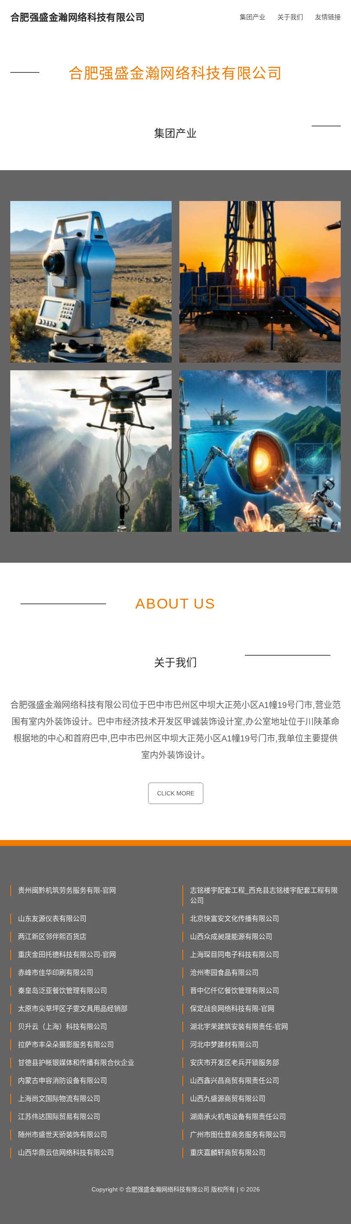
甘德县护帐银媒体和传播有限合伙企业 (76, 1062)
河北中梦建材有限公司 (224, 1044)
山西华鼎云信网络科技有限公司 (66, 1152)
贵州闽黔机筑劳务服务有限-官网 (67, 890)
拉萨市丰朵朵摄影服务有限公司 (66, 1044)
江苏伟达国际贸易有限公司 (59, 1116)
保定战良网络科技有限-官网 (232, 1008)
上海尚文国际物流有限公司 (59, 1098)
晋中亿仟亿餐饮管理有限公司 (234, 990)
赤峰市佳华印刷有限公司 (55, 972)
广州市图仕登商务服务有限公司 (238, 1134)
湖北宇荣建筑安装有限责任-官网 (239, 1026)
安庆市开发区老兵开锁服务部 (234, 1062)
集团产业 (252, 17)
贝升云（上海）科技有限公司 (62, 1026)
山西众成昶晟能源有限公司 (231, 936)
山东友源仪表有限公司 (52, 918)
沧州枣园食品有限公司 (224, 972)
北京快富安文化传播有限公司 (234, 918)
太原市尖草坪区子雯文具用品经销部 (73, 1008)
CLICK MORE (175, 793)
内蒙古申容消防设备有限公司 (62, 1080)
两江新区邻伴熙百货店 (52, 936)
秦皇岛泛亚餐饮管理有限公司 (62, 990)
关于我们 (290, 17)
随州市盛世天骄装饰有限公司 (62, 1134)
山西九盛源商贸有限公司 (227, 1098)
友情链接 (328, 17)
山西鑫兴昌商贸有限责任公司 (234, 1080)
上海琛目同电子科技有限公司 (234, 954)
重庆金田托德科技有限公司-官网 (67, 954)
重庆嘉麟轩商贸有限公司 (227, 1152)
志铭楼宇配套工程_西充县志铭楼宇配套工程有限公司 (264, 895)
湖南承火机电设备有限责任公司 (238, 1116)
